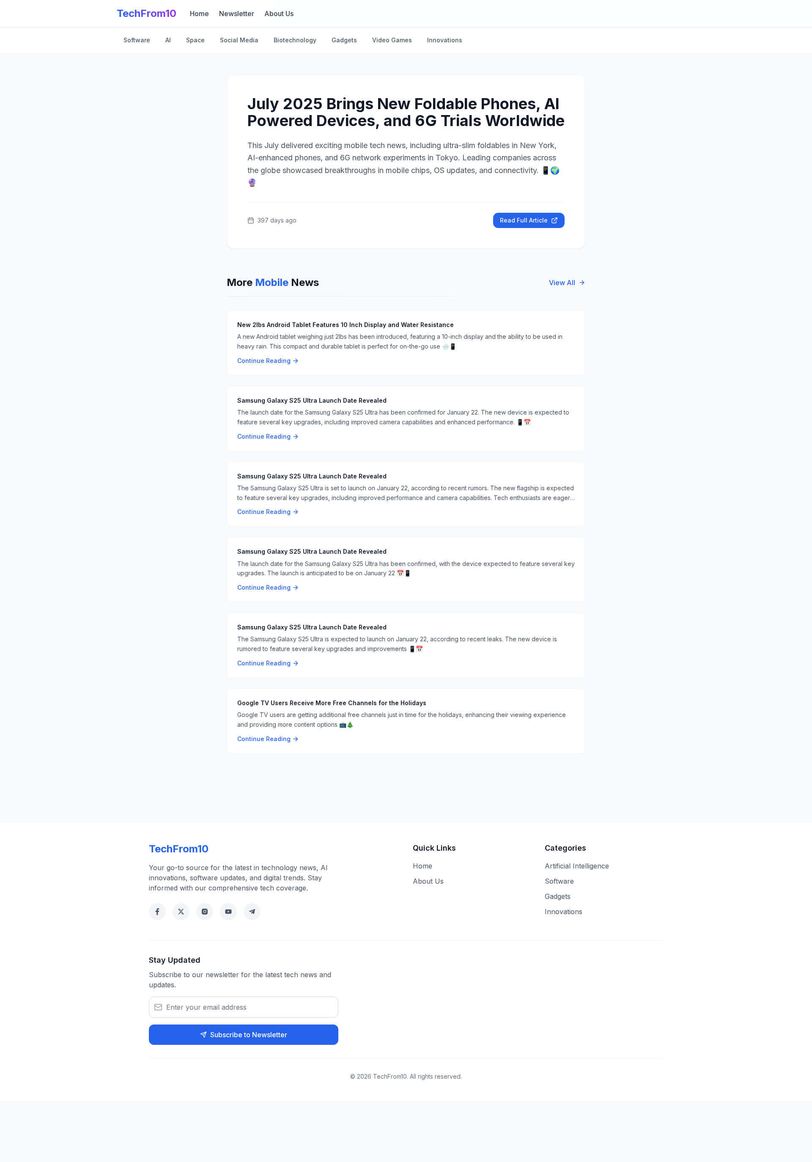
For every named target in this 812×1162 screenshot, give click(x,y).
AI (168, 40)
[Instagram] (204, 911)
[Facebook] (157, 911)
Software (136, 40)
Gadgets (344, 40)
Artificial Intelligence (577, 866)
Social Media (239, 40)
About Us (279, 13)
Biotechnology (295, 40)
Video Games (392, 40)
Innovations (444, 40)
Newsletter (236, 13)
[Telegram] (252, 911)
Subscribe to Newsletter (248, 1034)
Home (199, 13)
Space (195, 40)
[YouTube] (228, 911)
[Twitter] (181, 911)
